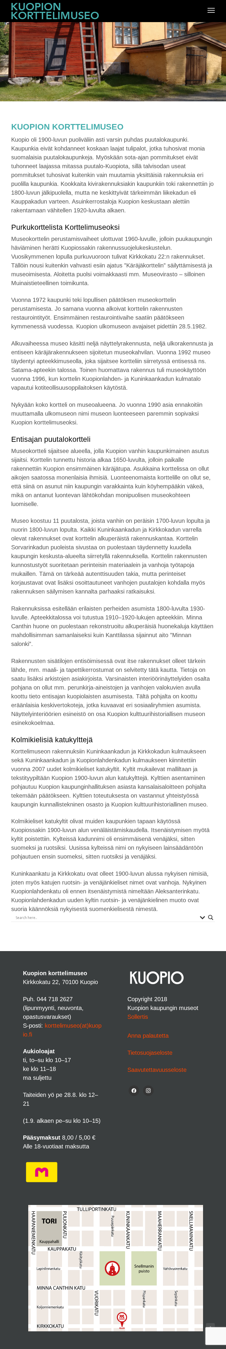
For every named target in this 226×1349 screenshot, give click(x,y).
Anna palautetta (148, 1035)
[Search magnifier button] (211, 917)
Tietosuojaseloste (149, 1052)
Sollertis (137, 1017)
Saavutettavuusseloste (157, 1070)
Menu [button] (205, 10)
